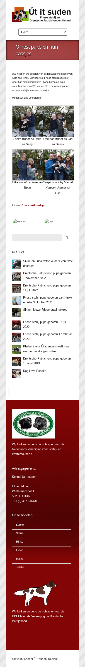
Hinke (19, 541)
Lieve (19, 550)
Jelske (20, 567)
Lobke (20, 524)
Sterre (20, 533)
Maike (20, 558)
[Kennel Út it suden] (42, 14)
